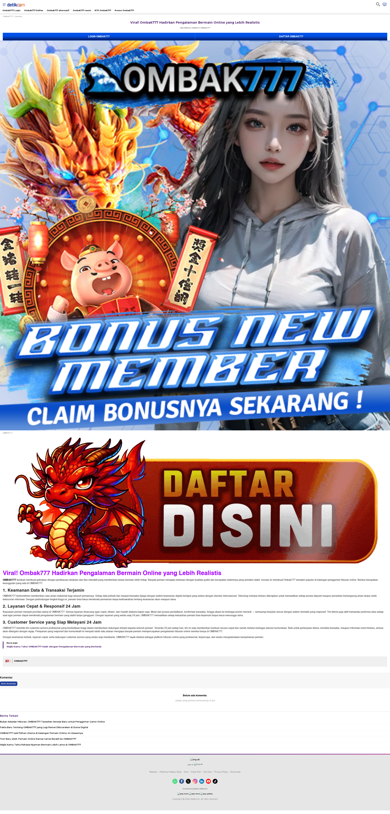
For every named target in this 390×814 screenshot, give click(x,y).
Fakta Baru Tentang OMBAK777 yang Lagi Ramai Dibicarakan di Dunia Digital (44, 727)
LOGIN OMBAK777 (99, 37)
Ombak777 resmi (82, 10)
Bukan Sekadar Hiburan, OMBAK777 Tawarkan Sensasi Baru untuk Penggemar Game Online (52, 721)
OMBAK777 (8, 16)
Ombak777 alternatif (58, 10)
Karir (186, 771)
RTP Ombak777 (103, 10)
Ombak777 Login (11, 10)
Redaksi (153, 771)
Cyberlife (18, 16)
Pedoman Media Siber (171, 771)
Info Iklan (207, 771)
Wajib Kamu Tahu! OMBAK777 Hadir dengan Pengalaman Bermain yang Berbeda (54, 646)
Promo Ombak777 (124, 10)
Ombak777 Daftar (33, 10)
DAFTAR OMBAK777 (291, 37)
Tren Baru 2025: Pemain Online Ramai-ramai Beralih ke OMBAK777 (38, 739)
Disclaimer (235, 771)
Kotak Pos (196, 771)
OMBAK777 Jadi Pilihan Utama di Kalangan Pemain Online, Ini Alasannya (41, 733)
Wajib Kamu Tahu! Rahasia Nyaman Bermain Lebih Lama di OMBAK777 (40, 744)
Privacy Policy (221, 771)
